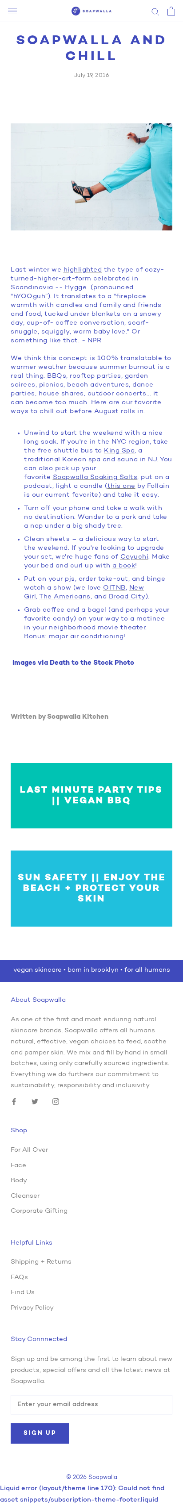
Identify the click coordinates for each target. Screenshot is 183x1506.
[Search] (155, 11)
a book (123, 566)
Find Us (23, 1292)
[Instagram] (55, 1101)
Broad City (127, 597)
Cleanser (25, 1196)
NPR (95, 340)
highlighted (83, 270)
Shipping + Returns (41, 1262)
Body (19, 1180)
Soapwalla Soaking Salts (95, 477)
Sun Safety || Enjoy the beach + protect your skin (92, 889)
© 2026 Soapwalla (91, 1477)
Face (18, 1165)
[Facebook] (14, 1101)
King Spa (119, 451)
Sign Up (40, 1433)
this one (121, 486)
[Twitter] (35, 1101)
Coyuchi (134, 557)
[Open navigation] (12, 11)
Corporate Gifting (39, 1211)
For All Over (29, 1150)
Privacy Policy (32, 1308)
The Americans (65, 597)
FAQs (19, 1277)
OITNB (114, 588)
